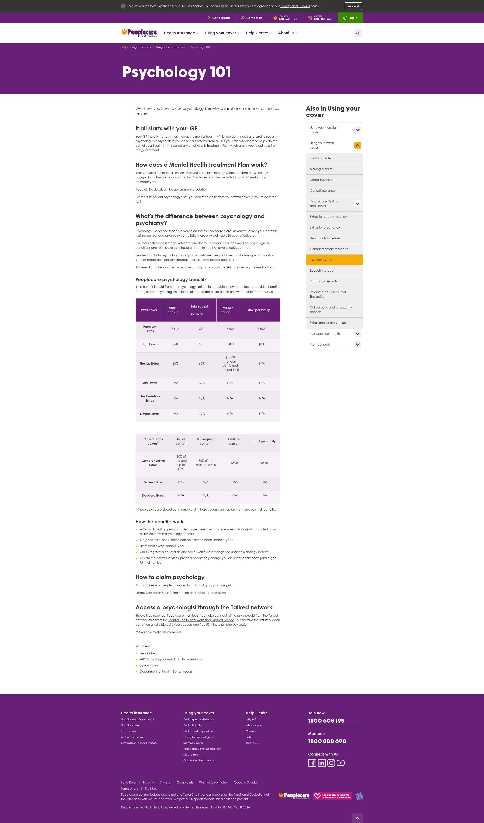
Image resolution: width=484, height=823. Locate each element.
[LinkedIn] (322, 763)
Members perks (193, 743)
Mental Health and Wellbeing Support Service (201, 620)
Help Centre (257, 712)
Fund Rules (129, 782)
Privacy (165, 782)
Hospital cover (130, 725)
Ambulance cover (133, 737)
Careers (251, 731)
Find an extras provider (198, 731)
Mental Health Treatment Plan (207, 145)
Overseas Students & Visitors (139, 743)
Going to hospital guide (198, 737)
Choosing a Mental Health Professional (174, 659)
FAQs (249, 737)
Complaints (185, 782)
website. (200, 189)
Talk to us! (252, 743)
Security (148, 782)
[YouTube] (341, 763)
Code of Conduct (247, 782)
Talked (273, 615)
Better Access (182, 671)
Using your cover (198, 712)
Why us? (251, 719)
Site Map (150, 788)
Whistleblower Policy (213, 782)
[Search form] (358, 33)
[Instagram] (331, 763)
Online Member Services (199, 760)
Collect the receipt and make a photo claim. (194, 593)
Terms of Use (129, 788)
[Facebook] (312, 763)
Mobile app (191, 754)
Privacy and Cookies (295, 6)
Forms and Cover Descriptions (202, 749)
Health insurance (136, 712)
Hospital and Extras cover (137, 719)
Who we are (253, 725)
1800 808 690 (327, 741)
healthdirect (148, 653)
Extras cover (129, 731)
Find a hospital (192, 725)
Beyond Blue (149, 665)
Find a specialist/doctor (198, 719)
